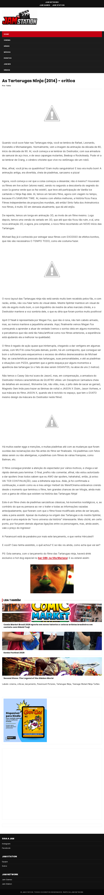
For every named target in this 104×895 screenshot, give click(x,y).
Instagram (6, 844)
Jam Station (58, 5)
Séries (6, 46)
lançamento (30, 684)
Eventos (8, 58)
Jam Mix (7, 64)
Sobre (4, 866)
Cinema (7, 40)
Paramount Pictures (46, 684)
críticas (20, 684)
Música (7, 52)
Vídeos (7, 70)
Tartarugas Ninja (63, 684)
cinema (12, 684)
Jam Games (44, 5)
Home (6, 34)
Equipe (5, 861)
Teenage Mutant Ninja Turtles (86, 684)
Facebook (6, 848)
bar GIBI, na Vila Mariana (52, 558)
